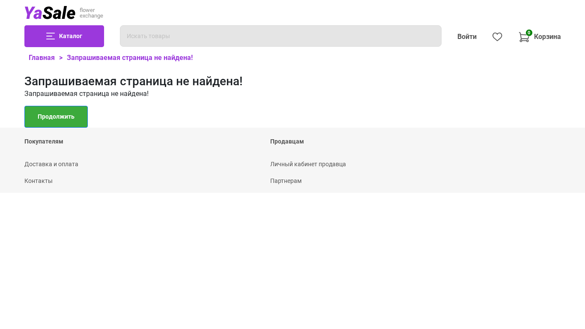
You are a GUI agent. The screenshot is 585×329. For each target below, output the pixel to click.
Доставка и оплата (51, 164)
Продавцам (287, 141)
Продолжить (56, 116)
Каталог (70, 36)
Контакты (38, 180)
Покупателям (43, 141)
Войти (467, 37)
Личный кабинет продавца (308, 164)
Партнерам (285, 180)
